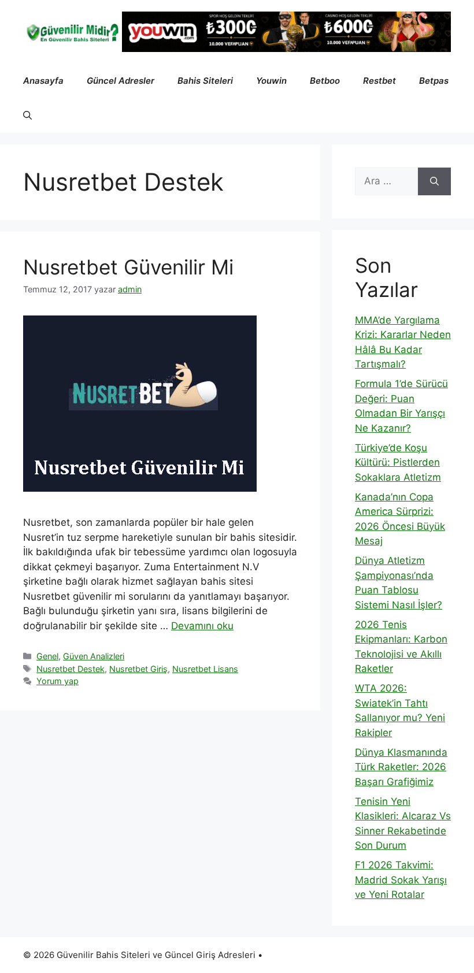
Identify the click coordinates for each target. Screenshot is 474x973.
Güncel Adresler (120, 80)
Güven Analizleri (93, 656)
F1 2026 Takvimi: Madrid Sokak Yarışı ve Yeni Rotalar (401, 879)
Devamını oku (202, 626)
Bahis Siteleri (205, 80)
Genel (47, 656)
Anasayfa (43, 80)
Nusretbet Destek (70, 669)
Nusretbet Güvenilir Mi (128, 267)
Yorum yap (57, 681)
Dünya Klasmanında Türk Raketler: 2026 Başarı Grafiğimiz (401, 767)
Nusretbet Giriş (138, 669)
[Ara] (434, 181)
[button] (27, 115)
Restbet (379, 80)
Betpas (434, 80)
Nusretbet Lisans (205, 669)
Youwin (271, 80)
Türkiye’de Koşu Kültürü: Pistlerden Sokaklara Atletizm (398, 462)
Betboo (325, 80)
